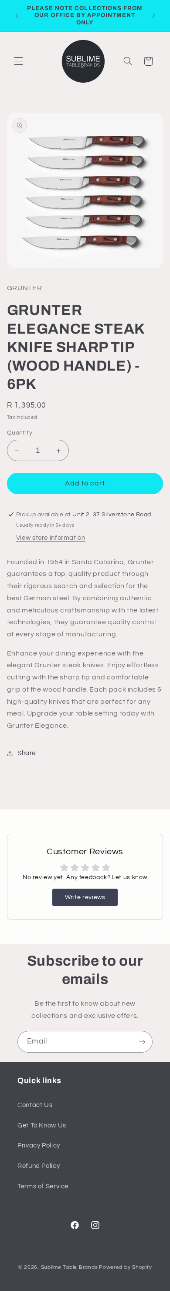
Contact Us (34, 1105)
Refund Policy (38, 1166)
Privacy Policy (38, 1145)
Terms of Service (42, 1186)
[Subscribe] (142, 1041)
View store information (50, 538)
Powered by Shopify (125, 1267)
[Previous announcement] (16, 15)
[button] (18, 61)
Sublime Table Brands (69, 1267)
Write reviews (85, 897)
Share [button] (26, 753)
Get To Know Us (41, 1125)
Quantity (19, 433)
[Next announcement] (153, 15)
